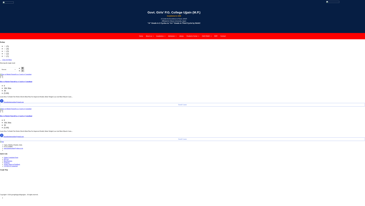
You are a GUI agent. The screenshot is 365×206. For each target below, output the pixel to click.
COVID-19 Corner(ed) (11, 166)
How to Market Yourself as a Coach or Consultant (16, 81)
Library (181, 36)
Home (141, 36)
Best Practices (8, 161)
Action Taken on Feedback (12, 164)
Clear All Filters (7, 60)
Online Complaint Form (11, 157)
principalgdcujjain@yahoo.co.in (13, 148)
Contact (223, 36)
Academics (160, 36)
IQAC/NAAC (206, 36)
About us (149, 36)
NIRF (216, 36)
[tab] (22, 68)
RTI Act (6, 159)
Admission (171, 36)
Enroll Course (182, 104)
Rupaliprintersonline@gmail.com (14, 102)
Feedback (7, 162)
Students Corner (192, 36)
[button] (149, 36)
